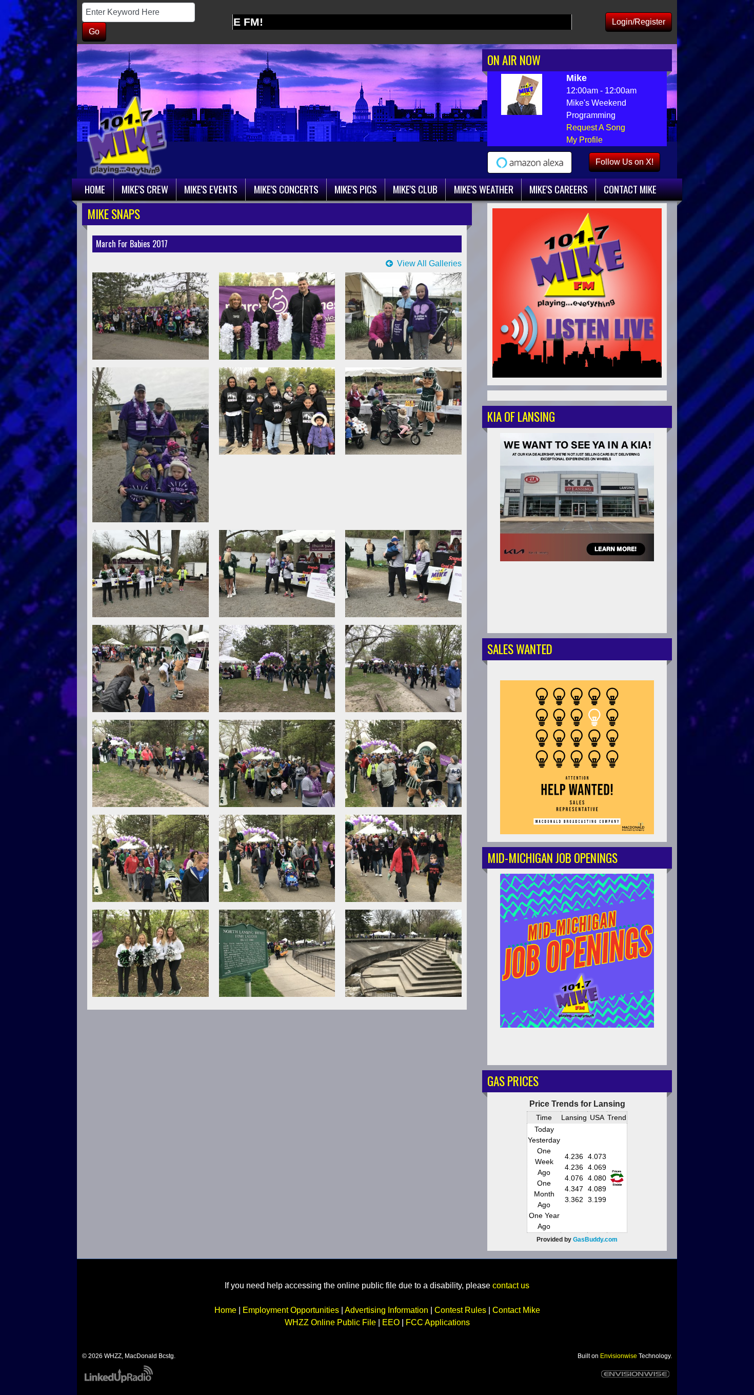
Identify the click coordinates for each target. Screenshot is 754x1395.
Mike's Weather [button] (483, 189)
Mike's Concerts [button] (286, 189)
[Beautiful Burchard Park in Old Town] (277, 953)
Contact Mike (516, 1310)
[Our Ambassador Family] (403, 573)
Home (225, 1310)
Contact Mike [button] (630, 189)
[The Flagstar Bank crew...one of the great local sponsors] (277, 316)
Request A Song (595, 127)
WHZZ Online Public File (330, 1322)
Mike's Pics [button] (355, 189)
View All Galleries (429, 263)
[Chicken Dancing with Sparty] (150, 573)
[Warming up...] (150, 668)
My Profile (584, 139)
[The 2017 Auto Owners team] (150, 316)
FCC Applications (438, 1322)
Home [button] (95, 189)
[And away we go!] (277, 668)
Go (94, 31)
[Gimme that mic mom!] (277, 573)
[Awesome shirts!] (403, 316)
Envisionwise (618, 1356)
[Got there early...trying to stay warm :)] (277, 411)
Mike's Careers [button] (558, 189)
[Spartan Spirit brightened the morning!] (150, 953)
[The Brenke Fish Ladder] (403, 953)
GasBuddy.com (595, 1239)
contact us (510, 1285)
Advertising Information (386, 1310)
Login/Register (638, 21)
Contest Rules (460, 1310)
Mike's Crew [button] (145, 189)
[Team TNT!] (403, 858)
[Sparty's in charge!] (403, 763)
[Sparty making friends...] (403, 411)
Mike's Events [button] (210, 189)
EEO (391, 1322)
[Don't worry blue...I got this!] (277, 763)
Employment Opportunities (291, 1310)
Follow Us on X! (624, 162)
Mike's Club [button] (415, 189)
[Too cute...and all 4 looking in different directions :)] (150, 444)
